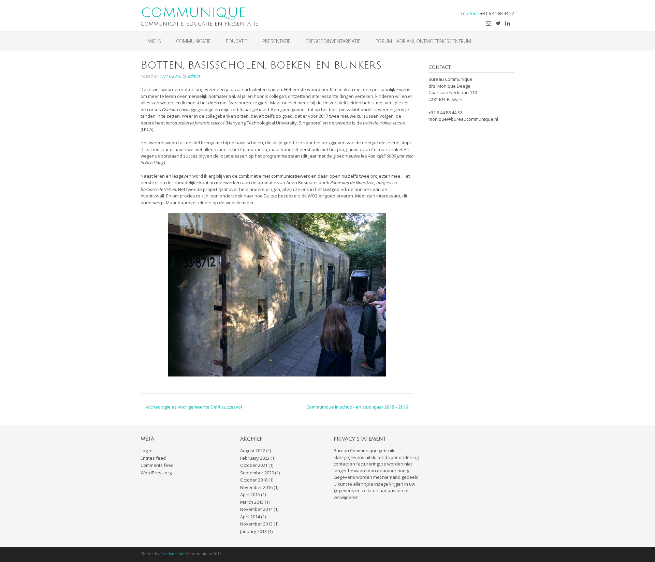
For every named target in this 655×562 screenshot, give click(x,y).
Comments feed (157, 465)
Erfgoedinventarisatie (333, 41)
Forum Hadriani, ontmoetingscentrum (423, 41)
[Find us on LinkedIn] (507, 23)
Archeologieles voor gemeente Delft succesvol (191, 407)
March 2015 (252, 502)
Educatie (236, 41)
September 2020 (257, 473)
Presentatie (276, 41)
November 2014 (256, 509)
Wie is (154, 41)
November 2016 (256, 487)
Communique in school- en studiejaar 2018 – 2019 (359, 407)
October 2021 (253, 465)
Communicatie (193, 41)
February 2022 (255, 458)
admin (194, 76)
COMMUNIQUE (193, 12)
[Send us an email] (488, 23)
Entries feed (153, 458)
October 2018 (253, 480)
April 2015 (250, 494)
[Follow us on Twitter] (498, 23)
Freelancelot (172, 553)
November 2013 (256, 524)
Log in (146, 450)
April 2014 (250, 517)
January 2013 (253, 531)
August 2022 (252, 450)
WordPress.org (156, 473)
